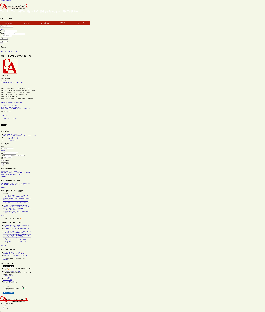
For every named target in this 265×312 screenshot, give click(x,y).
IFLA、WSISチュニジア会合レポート (12, 134)
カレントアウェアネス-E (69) (10, 140)
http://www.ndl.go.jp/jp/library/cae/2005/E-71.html (12, 82)
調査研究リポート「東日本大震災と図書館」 (14, 253)
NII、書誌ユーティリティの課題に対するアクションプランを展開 (19, 135)
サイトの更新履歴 (7, 280)
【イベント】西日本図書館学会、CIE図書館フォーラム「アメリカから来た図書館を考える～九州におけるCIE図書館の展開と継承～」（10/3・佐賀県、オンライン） (17, 235)
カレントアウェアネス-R (7, 105)
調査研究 (62, 23)
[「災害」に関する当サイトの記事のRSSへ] (21, 252)
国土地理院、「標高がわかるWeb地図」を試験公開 (16, 228)
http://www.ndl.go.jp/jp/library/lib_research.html (11, 102)
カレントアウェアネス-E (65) (10, 137)
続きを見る (3, 176)
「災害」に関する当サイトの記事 (11, 252)
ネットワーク (16, 105)
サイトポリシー (7, 277)
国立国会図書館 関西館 (9, 281)
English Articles (81, 22)
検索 (1, 43)
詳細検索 (2, 29)
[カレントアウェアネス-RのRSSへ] (20, 218)
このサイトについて (8, 275)
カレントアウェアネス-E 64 (10, 138)
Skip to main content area (5, 0)
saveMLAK (6, 259)
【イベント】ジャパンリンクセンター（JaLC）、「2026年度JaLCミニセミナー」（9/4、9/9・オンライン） (16, 202)
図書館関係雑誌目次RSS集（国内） (12, 271)
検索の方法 (6, 278)
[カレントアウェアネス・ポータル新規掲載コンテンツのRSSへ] (8, 269)
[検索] (0, 28)
